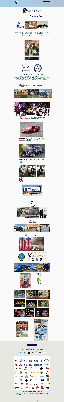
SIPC (20, 394)
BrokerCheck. (38, 400)
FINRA (19, 394)
